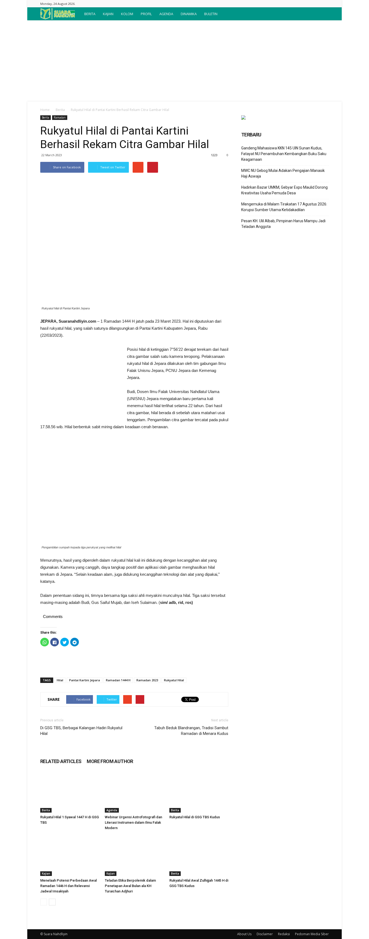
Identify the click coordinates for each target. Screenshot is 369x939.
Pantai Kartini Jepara (84, 680)
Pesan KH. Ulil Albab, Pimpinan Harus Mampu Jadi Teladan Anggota (283, 224)
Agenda (111, 810)
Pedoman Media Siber (312, 934)
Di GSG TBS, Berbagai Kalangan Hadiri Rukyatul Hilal (81, 730)
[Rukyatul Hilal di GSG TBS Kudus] (198, 792)
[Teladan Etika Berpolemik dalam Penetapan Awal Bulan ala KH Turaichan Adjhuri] (134, 855)
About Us (244, 934)
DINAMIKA (189, 13)
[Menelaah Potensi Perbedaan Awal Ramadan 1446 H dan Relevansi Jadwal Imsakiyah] (69, 855)
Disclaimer (265, 934)
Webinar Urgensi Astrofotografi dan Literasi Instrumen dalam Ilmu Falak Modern (133, 822)
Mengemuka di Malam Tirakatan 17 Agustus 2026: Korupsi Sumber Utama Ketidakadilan (284, 207)
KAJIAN (108, 13)
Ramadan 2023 (147, 680)
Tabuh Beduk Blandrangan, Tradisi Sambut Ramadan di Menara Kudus (191, 730)
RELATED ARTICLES (60, 761)
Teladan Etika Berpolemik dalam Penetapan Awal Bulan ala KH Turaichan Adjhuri (130, 885)
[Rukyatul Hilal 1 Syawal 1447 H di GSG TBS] (69, 792)
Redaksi (284, 934)
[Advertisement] (184, 61)
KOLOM (127, 13)
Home (45, 109)
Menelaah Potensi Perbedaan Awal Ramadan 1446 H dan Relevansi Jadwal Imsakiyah (68, 885)
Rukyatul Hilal (174, 680)
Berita (60, 109)
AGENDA (166, 13)
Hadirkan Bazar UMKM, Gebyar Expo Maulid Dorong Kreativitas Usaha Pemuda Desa (284, 190)
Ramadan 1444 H (118, 680)
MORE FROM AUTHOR (110, 761)
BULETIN (210, 13)
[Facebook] (325, 3)
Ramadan (60, 117)
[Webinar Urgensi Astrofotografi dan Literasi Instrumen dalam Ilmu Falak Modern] (134, 792)
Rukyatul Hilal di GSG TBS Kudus (194, 817)
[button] (322, 13)
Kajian (46, 873)
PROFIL (146, 13)
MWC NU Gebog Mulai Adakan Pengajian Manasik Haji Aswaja (283, 173)
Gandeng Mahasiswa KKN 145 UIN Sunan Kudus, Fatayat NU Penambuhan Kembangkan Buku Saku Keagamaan (283, 154)
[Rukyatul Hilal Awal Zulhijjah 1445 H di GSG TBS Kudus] (198, 855)
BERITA (89, 13)
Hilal (60, 680)
